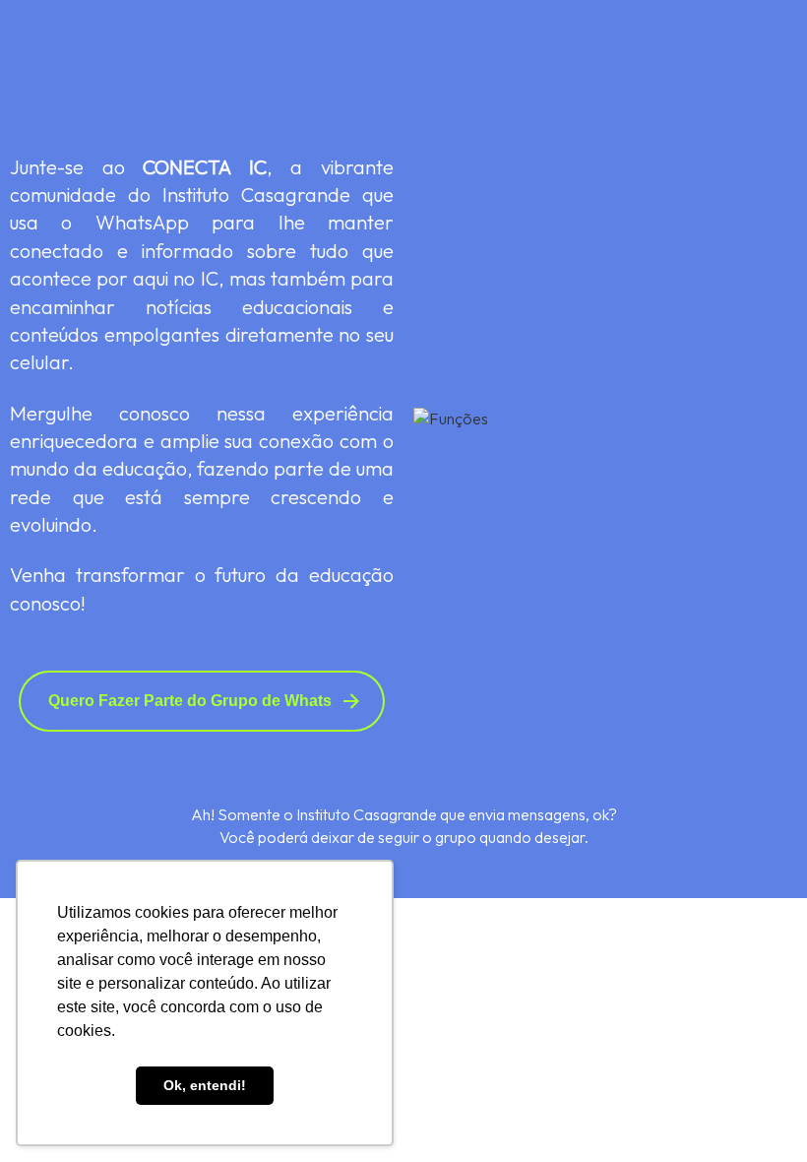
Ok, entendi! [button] (204, 1085)
